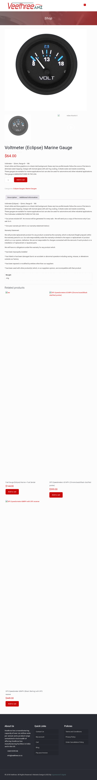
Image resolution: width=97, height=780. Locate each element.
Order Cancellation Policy (75, 742)
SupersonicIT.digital (59, 775)
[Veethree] (25, 5)
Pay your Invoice (41, 753)
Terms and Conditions (74, 732)
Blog (37, 747)
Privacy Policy (70, 737)
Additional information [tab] (28, 197)
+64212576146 (12, 751)
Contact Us (40, 732)
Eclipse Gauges (19, 189)
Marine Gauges (31, 189)
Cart (37, 742)
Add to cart (21, 180)
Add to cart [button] (12, 492)
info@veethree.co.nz (14, 755)
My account (40, 737)
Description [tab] (12, 197)
